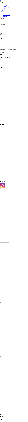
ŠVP (3, 4)
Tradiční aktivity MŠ (5, 5)
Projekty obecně (5, 8)
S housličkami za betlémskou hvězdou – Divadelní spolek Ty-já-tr (9, 29)
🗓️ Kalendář (2, 19)
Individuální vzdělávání (5, 16)
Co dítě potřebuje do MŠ (6, 14)
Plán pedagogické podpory (6, 17)
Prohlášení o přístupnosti (3, 421)
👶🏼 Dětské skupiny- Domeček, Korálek (6, 7)
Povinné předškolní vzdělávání (6, 15)
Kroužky (4, 12)
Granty (4, 9)
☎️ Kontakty (2, 18)
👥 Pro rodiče (3, 11)
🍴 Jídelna (2, 10)
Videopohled (4, 6)
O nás (3, 3)
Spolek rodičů (4, 13)
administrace (2, 0)
